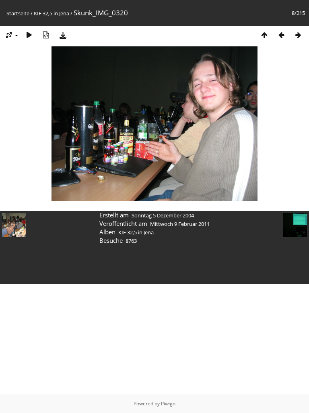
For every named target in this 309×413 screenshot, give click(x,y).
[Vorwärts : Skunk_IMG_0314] (298, 35)
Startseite (17, 13)
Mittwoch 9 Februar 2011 (180, 223)
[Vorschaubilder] (264, 35)
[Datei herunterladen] (62, 35)
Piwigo (168, 403)
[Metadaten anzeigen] (45, 35)
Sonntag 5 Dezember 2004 (163, 215)
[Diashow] (29, 35)
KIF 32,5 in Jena (51, 13)
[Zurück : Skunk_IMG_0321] (281, 35)
